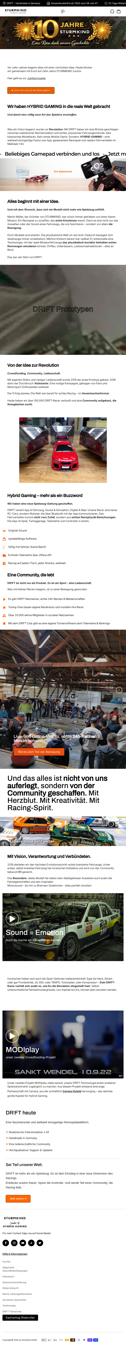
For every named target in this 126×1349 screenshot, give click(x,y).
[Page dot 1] (119, 690)
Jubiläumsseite (36, 78)
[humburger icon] (63, 11)
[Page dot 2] (119, 699)
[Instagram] (14, 1243)
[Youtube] (23, 1243)
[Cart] (118, 11)
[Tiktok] (31, 1243)
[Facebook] (5, 1243)
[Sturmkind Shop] (25, 11)
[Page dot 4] (119, 716)
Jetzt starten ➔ (18, 1198)
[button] (12, 918)
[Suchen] (112, 11)
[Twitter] (40, 1243)
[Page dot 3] (119, 708)
